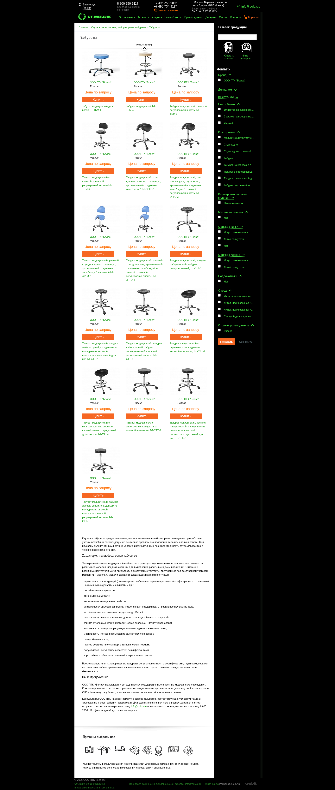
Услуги (156, 17)
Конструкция (226, 132)
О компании (126, 17)
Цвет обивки (226, 104)
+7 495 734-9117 (165, 6)
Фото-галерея (245, 57)
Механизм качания (230, 212)
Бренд (222, 75)
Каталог (142, 17)
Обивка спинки (228, 226)
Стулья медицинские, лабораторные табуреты (118, 27)
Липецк (87, 7)
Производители (193, 17)
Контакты (235, 17)
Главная (83, 27)
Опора (222, 290)
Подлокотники (227, 276)
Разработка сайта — (231, 783)
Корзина (253, 17)
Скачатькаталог (229, 57)
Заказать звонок (168, 10)
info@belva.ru (139, 706)
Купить (98, 100)
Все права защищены (142, 783)
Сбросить (246, 341)
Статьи (223, 17)
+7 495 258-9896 (165, 3)
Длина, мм (225, 89)
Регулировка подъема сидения (232, 196)
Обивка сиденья (229, 254)
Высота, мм (226, 96)
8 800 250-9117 (127, 3)
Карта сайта (212, 783)
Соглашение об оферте (170, 783)
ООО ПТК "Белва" (100, 82)
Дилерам (210, 17)
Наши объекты (172, 17)
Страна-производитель (233, 325)
